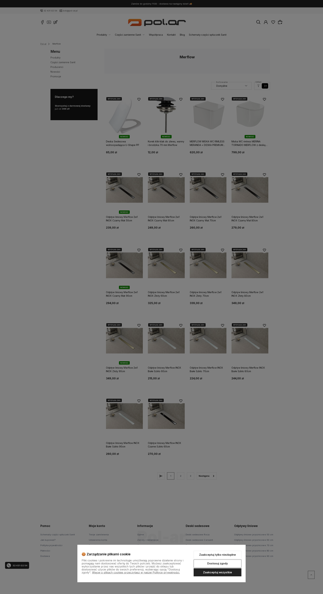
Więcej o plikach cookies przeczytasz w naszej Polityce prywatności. (136, 572)
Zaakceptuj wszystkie (217, 572)
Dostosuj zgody (217, 563)
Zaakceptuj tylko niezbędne (217, 554)
